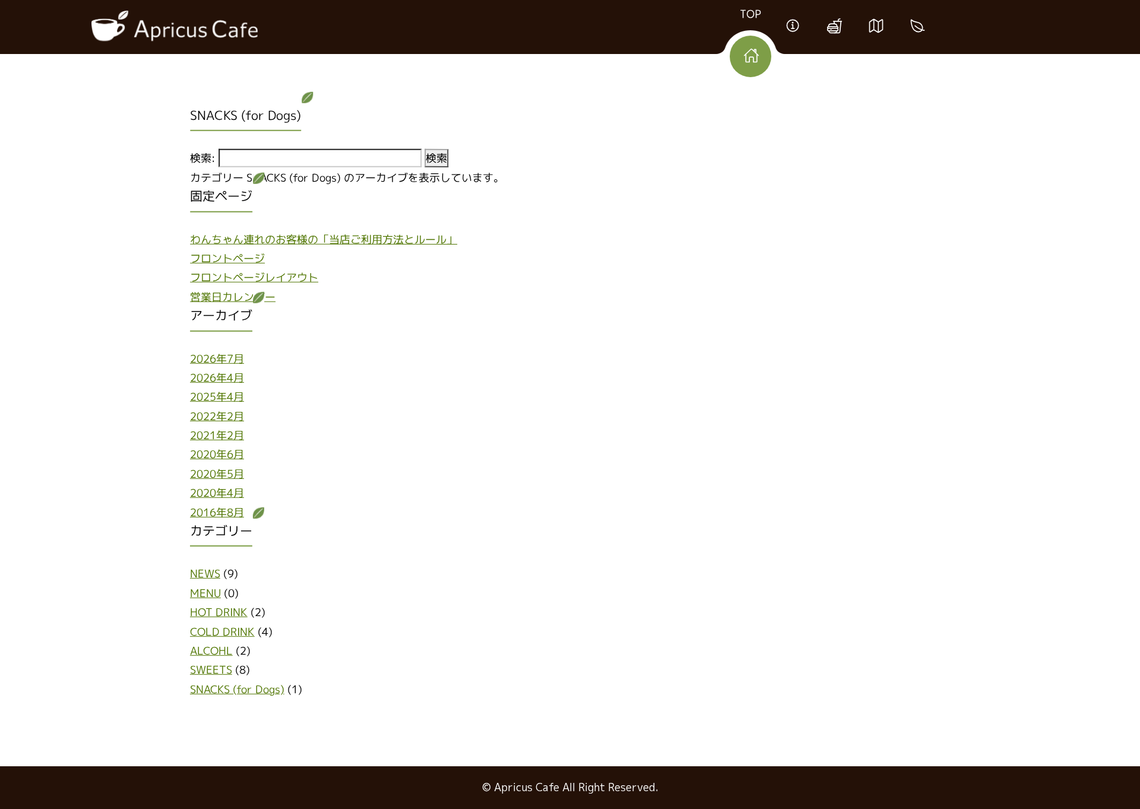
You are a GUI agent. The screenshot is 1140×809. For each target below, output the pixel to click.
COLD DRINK (222, 631)
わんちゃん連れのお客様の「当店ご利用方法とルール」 (323, 238)
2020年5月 (217, 474)
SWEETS (211, 669)
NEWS (205, 573)
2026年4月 (217, 377)
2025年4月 (217, 396)
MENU (205, 592)
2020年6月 (217, 454)
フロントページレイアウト (254, 277)
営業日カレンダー (233, 296)
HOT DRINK (219, 612)
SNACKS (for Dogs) (237, 688)
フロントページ (227, 258)
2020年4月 (217, 493)
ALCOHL (211, 650)
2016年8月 (217, 512)
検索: (203, 158)
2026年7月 (217, 358)
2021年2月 (217, 435)
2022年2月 (217, 415)
